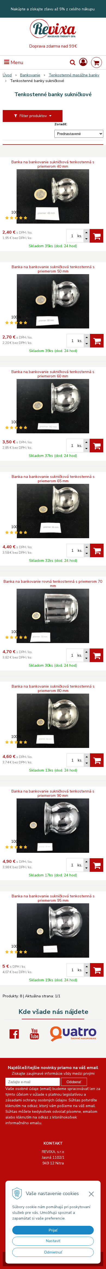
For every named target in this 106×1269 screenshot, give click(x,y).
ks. (79, 236)
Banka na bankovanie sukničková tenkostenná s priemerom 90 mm (52, 793)
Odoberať (74, 1082)
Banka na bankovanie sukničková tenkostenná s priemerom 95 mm (53, 898)
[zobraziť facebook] (15, 1034)
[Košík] (96, 62)
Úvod (7, 75)
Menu (16, 62)
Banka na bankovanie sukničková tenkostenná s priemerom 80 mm (53, 688)
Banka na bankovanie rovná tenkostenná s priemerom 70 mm (53, 583)
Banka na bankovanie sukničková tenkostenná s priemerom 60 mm (52, 374)
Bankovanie (30, 75)
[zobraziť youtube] (36, 1034)
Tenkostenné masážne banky (74, 75)
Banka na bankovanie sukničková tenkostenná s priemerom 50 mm (53, 269)
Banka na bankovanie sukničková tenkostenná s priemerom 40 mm (52, 164)
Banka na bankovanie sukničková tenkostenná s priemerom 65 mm (53, 479)
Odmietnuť (53, 1252)
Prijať (53, 1230)
